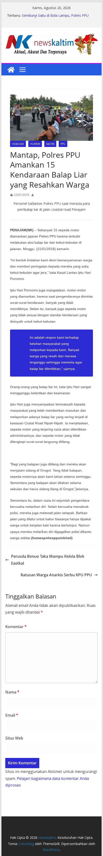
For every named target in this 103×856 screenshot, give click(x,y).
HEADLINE (18, 144)
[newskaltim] (11, 69)
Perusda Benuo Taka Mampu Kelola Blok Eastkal (47, 560)
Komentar (16, 626)
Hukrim (35, 144)
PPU (63, 144)
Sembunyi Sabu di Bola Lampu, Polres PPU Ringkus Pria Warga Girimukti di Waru (55, 17)
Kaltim (50, 144)
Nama (12, 692)
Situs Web (14, 738)
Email (11, 715)
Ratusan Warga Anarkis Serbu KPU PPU (56, 575)
